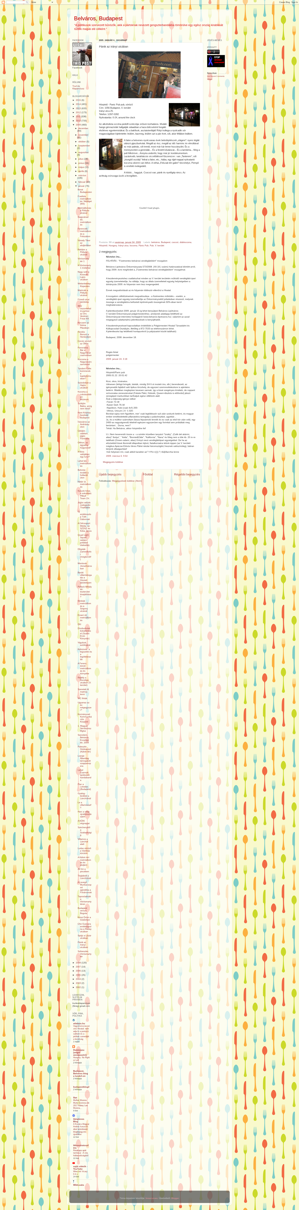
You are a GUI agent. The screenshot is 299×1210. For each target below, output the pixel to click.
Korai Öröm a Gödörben (84, 918)
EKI (79, 624)
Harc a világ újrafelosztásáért (84, 814)
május (81, 167)
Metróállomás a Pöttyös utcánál (84, 210)
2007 (78, 967)
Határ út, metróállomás (84, 484)
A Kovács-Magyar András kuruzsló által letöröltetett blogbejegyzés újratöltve (81, 1129)
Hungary (113, 245)
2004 (78, 979)
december (83, 128)
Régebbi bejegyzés (187, 474)
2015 (78, 100)
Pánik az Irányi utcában (83, 944)
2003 (78, 983)
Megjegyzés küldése (113, 462)
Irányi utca (123, 245)
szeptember (84, 145)
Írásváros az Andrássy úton (84, 424)
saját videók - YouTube (80, 1167)
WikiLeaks (78, 1185)
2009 (78, 125)
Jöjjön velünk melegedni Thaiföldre (84, 505)
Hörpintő (103, 245)
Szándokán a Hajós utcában (84, 385)
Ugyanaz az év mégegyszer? (84, 706)
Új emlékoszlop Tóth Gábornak (84, 515)
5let (75, 1098)
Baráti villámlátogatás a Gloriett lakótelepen (85, 577)
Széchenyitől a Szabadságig (85, 831)
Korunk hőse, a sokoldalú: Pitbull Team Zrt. (85, 495)
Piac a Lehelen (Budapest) (84, 786)
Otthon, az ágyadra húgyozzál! (84, 445)
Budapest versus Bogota (82, 910)
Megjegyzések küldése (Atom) (127, 481)
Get (208, 76)
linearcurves (152, 1198)
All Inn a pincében (83, 870)
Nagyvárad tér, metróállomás (84, 221)
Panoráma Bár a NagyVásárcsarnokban (85, 351)
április (81, 171)
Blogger (175, 1198)
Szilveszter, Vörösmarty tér (84, 953)
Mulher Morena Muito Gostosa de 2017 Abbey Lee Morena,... (81, 1104)
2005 (78, 975)
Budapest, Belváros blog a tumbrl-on (80, 1073)
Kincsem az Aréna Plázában (83, 325)
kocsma (133, 245)
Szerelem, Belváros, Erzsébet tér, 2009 (83, 739)
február (82, 182)
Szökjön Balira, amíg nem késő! (85, 406)
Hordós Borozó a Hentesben (84, 334)
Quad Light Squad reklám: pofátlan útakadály (84, 540)
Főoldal (148, 474)
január (81, 186)
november (83, 135)
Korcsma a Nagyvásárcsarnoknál (85, 362)
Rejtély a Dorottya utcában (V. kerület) (84, 681)
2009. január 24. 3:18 (116, 359)
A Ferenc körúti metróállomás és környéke (84, 668)
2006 (78, 971)
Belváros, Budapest (98, 18)
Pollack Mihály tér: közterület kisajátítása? (85, 592)
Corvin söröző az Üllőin (84, 342)
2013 (78, 108)
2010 (78, 121)
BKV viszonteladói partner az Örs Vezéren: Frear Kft (84, 312)
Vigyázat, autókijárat (84, 643)
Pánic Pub (144, 245)
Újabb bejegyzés (110, 474)
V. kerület (159, 245)
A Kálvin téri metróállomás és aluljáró (84, 861)
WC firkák (82, 698)
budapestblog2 (81, 1087)
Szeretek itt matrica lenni (83, 691)
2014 (78, 104)
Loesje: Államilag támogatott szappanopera (84, 761)
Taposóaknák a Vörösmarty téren (84, 900)
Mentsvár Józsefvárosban (85, 566)
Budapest (165, 242)
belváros (155, 242)
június (81, 163)
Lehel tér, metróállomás (84, 463)
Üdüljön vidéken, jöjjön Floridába (83, 435)
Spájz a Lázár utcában (84, 936)
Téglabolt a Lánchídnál (84, 877)
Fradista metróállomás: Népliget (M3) (85, 200)
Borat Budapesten (85, 190)
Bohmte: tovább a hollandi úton (83, 474)
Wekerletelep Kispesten (84, 284)
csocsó (175, 242)
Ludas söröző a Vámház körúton (84, 850)
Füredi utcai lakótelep (83, 300)
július (81, 159)
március (82, 175)
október (82, 141)
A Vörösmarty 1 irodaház (84, 266)
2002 (78, 987)
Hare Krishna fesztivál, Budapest (84, 415)
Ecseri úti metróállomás (84, 617)
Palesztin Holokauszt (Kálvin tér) (84, 749)
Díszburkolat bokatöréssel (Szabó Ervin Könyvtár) (84, 633)
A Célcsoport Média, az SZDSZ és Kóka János (85, 527)
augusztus (83, 152)
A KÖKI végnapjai (84, 822)
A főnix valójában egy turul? (84, 454)
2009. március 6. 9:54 (117, 456)
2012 (78, 112)
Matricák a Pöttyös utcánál (83, 292)
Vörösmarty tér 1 (83, 259)
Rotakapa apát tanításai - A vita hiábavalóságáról (80, 1153)
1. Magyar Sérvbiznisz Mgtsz (84, 728)
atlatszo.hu (79, 1023)
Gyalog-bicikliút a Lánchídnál (84, 796)
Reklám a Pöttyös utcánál (82, 252)
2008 (78, 963)
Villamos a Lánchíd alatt (83, 841)
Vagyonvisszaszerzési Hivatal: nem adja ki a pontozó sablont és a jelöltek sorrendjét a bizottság (81, 1032)
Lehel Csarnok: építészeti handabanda (84, 775)
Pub (152, 245)
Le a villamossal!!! (84, 805)
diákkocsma (185, 242)
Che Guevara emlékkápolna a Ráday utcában (84, 928)
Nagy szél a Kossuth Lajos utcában (83, 276)
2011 (78, 116)
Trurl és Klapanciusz (78, 87)
